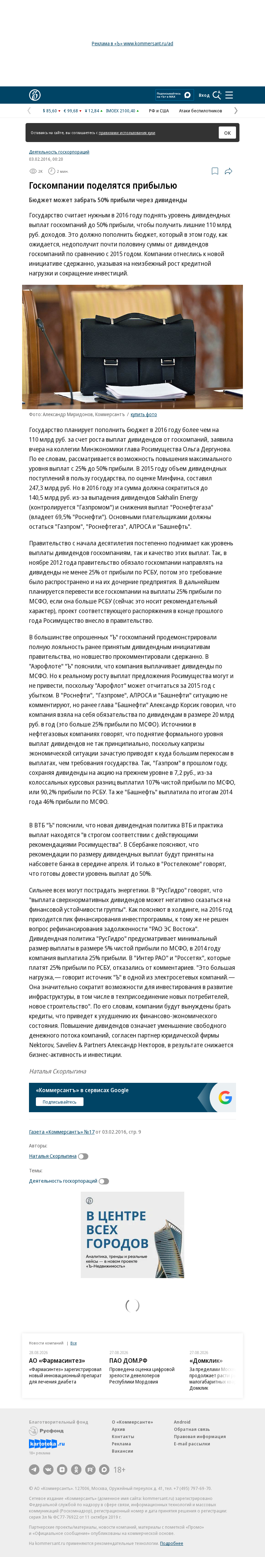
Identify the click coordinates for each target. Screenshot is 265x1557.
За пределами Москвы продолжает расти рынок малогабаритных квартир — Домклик (220, 1378)
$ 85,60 (50, 110)
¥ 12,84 (92, 110)
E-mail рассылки (192, 1444)
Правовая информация (200, 1436)
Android (182, 1422)
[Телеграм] (34, 1469)
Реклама (121, 1444)
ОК (227, 132)
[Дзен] (62, 1469)
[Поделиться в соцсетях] (228, 171)
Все (73, 1342)
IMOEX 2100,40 (120, 110)
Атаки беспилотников (200, 110)
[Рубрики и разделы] (229, 95)
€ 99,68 (71, 110)
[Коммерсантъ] (35, 95)
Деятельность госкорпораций (59, 152)
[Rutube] (90, 1469)
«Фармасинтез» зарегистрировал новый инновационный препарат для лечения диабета (65, 1375)
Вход (204, 95)
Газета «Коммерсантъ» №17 (62, 1131)
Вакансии (122, 1451)
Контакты (123, 1436)
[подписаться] (85, 1156)
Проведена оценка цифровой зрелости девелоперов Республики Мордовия (142, 1375)
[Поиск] (217, 95)
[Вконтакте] (48, 1469)
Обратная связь (192, 1429)
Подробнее (171, 1543)
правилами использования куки (127, 132)
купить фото (144, 414)
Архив (118, 1429)
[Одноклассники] (76, 1469)
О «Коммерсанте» (132, 1422)
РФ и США (159, 110)
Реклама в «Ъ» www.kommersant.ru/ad (132, 43)
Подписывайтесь (60, 1102)
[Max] (104, 1469)
